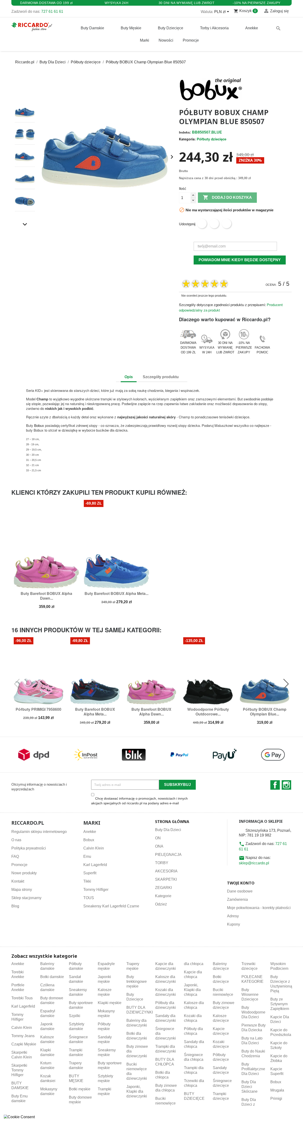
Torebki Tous (22, 998)
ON (158, 838)
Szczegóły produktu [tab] (161, 377)
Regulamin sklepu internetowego (39, 832)
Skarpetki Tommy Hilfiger (19, 1070)
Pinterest (226, 223)
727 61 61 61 (52, 11)
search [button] (278, 28)
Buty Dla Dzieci (168, 830)
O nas (16, 840)
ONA (159, 846)
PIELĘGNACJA (168, 855)
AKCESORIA (166, 871)
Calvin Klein (93, 848)
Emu (87, 856)
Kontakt (17, 881)
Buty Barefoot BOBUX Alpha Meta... (116, 593)
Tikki (87, 881)
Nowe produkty (24, 873)
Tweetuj (214, 223)
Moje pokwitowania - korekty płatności (259, 908)
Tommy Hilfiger (95, 890)
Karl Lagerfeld (95, 865)
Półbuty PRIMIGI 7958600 (38, 709)
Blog (15, 906)
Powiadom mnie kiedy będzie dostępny (240, 260)
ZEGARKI (163, 888)
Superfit (89, 873)
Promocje (19, 865)
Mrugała (277, 1090)
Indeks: (185, 132)
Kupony (233, 924)
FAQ (15, 856)
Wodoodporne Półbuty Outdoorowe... (208, 711)
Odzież (161, 904)
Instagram (286, 785)
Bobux (39, 425)
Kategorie (163, 896)
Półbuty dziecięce (211, 139)
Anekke (89, 832)
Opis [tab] (129, 377)
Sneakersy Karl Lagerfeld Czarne (111, 906)
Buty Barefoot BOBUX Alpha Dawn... (46, 596)
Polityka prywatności (28, 848)
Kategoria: (187, 139)
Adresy (233, 916)
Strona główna (172, 821)
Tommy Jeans (23, 1036)
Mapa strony (21, 890)
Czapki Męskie (23, 1044)
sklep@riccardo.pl (254, 863)
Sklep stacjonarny (26, 898)
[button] (24, 93)
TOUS (88, 898)
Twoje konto (240, 883)
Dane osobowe (240, 891)
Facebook (275, 785)
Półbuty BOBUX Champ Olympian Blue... (264, 711)
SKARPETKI (166, 879)
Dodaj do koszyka (227, 197)
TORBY (161, 863)
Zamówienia (237, 899)
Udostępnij (202, 223)
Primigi (276, 1098)
